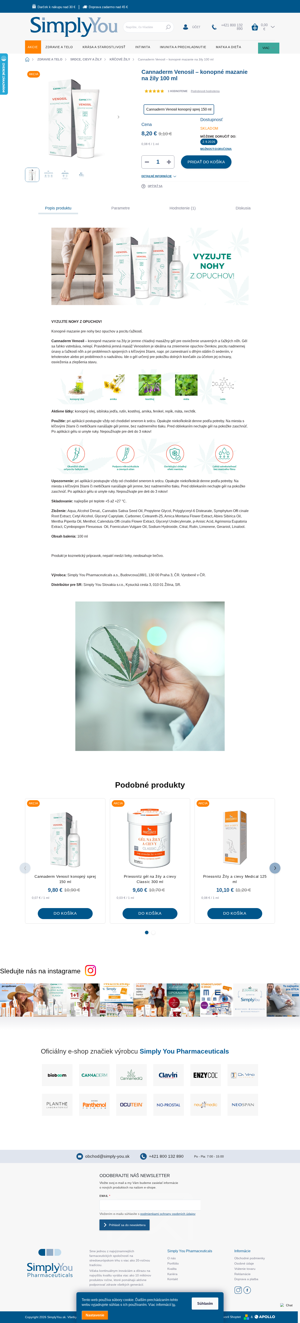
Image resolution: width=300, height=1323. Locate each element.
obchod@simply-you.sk (107, 1156)
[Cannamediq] (94, 1075)
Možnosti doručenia (216, 149)
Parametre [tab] (120, 208)
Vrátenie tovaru (244, 1268)
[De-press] (242, 1075)
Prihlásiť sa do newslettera (127, 1225)
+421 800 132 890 (166, 1156)
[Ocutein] (168, 1105)
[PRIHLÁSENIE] (191, 27)
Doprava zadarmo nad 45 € (108, 7)
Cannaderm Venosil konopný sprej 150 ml (178, 109)
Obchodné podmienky (249, 1258)
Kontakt (172, 1279)
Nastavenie (95, 1315)
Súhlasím (205, 1303)
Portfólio (173, 1263)
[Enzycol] (168, 1075)
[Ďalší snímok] (118, 117)
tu (173, 1305)
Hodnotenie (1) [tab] (183, 208)
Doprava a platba (246, 1279)
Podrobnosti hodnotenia (205, 91)
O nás (171, 1258)
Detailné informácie (156, 176)
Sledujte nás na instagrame (40, 971)
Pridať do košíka (206, 162)
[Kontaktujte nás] (287, 1310)
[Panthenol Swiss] (131, 1105)
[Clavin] (131, 1075)
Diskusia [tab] (243, 208)
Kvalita (172, 1268)
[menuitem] (33, 47)
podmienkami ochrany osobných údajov (167, 1214)
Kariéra (172, 1274)
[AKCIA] (65, 838)
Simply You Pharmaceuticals (184, 1051)
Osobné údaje (244, 1263)
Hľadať (168, 27)
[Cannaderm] (57, 1075)
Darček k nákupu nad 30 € (56, 7)
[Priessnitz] (57, 1105)
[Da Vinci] (205, 1075)
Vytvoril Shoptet (230, 1317)
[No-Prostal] (205, 1105)
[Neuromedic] (242, 1105)
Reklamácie (242, 1274)
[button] (146, 932)
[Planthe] (94, 1105)
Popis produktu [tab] (58, 208)
